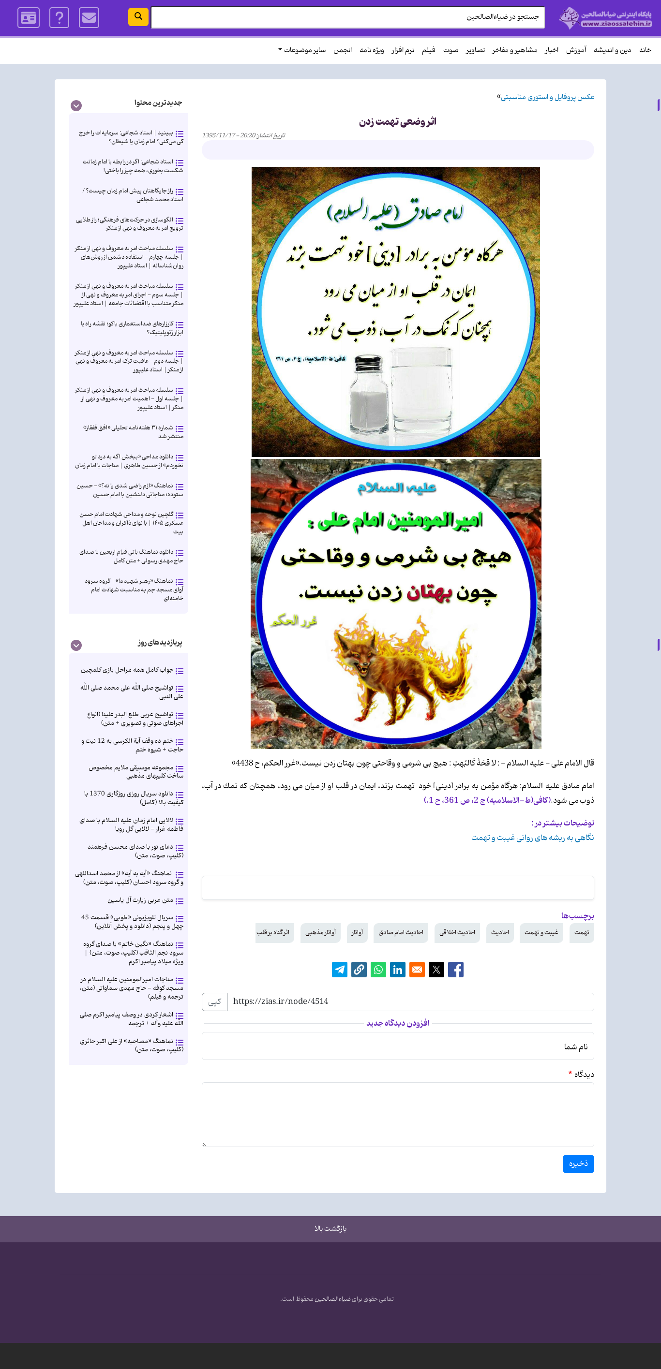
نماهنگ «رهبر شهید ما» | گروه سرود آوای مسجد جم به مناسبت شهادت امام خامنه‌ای (134, 589)
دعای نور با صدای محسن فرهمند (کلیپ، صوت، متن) (135, 851)
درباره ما (59, 18)
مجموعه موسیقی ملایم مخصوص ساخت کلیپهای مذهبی (136, 772)
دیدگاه (584, 1075)
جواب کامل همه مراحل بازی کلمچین (127, 670)
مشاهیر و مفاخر (515, 50)
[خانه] (606, 18)
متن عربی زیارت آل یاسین (140, 900)
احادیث (500, 932)
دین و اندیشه (612, 50)
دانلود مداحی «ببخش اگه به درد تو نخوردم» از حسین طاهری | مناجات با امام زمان (129, 461)
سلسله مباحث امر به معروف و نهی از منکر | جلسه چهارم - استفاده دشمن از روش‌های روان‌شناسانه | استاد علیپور (129, 257)
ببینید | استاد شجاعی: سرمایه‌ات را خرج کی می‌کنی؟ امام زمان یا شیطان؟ (131, 137)
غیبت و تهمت (541, 932)
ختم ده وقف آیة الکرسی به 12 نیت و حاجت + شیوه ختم (132, 745)
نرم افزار (403, 50)
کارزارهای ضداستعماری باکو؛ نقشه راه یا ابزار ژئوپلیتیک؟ (132, 328)
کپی (214, 1002)
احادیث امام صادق (400, 932)
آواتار (357, 932)
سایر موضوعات (305, 50)
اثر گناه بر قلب (272, 932)
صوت (451, 50)
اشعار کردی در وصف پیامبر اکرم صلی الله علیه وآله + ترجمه (131, 1019)
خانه (645, 50)
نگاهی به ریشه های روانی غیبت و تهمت (532, 838)
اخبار (551, 50)
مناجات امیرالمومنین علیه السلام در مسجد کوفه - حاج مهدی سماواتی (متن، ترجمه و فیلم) (131, 988)
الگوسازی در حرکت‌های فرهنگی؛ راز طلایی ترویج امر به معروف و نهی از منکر (129, 224)
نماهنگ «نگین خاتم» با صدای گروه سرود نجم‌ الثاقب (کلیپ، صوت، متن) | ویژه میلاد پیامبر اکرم (133, 953)
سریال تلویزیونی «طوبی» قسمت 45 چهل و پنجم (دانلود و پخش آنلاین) (132, 922)
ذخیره (578, 1164)
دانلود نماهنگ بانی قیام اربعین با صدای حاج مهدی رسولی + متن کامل (131, 556)
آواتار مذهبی (320, 932)
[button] (359, 969)
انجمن (342, 50)
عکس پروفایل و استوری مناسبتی (547, 97)
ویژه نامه (372, 50)
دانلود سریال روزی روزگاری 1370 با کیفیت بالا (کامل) (133, 798)
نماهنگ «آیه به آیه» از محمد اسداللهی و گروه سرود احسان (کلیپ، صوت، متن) (129, 878)
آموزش (576, 50)
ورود (29, 18)
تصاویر (475, 50)
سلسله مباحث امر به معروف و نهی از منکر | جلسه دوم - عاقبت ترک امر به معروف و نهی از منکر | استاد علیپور (129, 361)
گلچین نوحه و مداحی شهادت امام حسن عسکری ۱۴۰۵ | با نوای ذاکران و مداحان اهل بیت (131, 523)
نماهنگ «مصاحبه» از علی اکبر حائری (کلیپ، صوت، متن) (131, 1045)
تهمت (581, 932)
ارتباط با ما (90, 18)
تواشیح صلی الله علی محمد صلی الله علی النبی (131, 692)
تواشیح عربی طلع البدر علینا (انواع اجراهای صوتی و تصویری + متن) (135, 718)
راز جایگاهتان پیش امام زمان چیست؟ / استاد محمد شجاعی (132, 195)
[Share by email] (417, 969)
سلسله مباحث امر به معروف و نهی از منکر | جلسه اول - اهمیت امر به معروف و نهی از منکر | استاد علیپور (129, 398)
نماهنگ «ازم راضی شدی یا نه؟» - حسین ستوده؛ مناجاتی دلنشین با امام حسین (129, 490)
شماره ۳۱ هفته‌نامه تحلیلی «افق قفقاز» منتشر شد (133, 432)
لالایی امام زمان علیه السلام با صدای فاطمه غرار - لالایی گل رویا (131, 824)
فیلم (429, 50)
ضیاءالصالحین (333, 1299)
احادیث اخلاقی (457, 932)
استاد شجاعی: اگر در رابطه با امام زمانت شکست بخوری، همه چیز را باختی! (133, 166)
